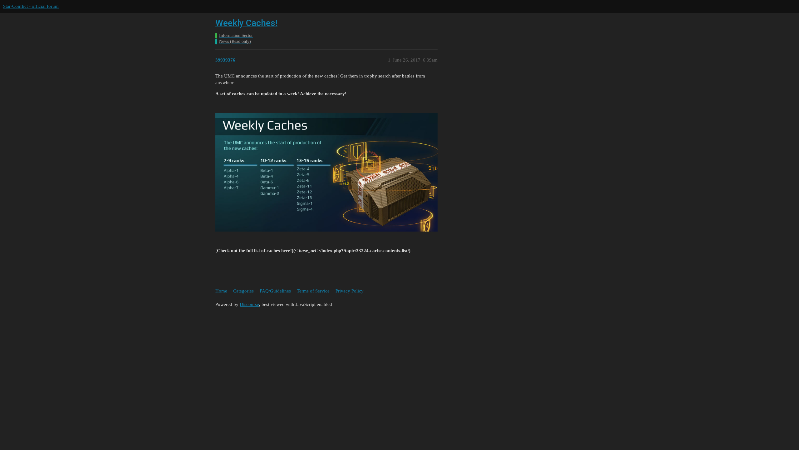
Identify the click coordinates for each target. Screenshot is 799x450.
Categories (243, 290)
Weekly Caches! (246, 23)
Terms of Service (313, 290)
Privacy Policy (350, 290)
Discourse (249, 304)
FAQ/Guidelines (275, 290)
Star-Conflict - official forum (31, 6)
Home (221, 290)
